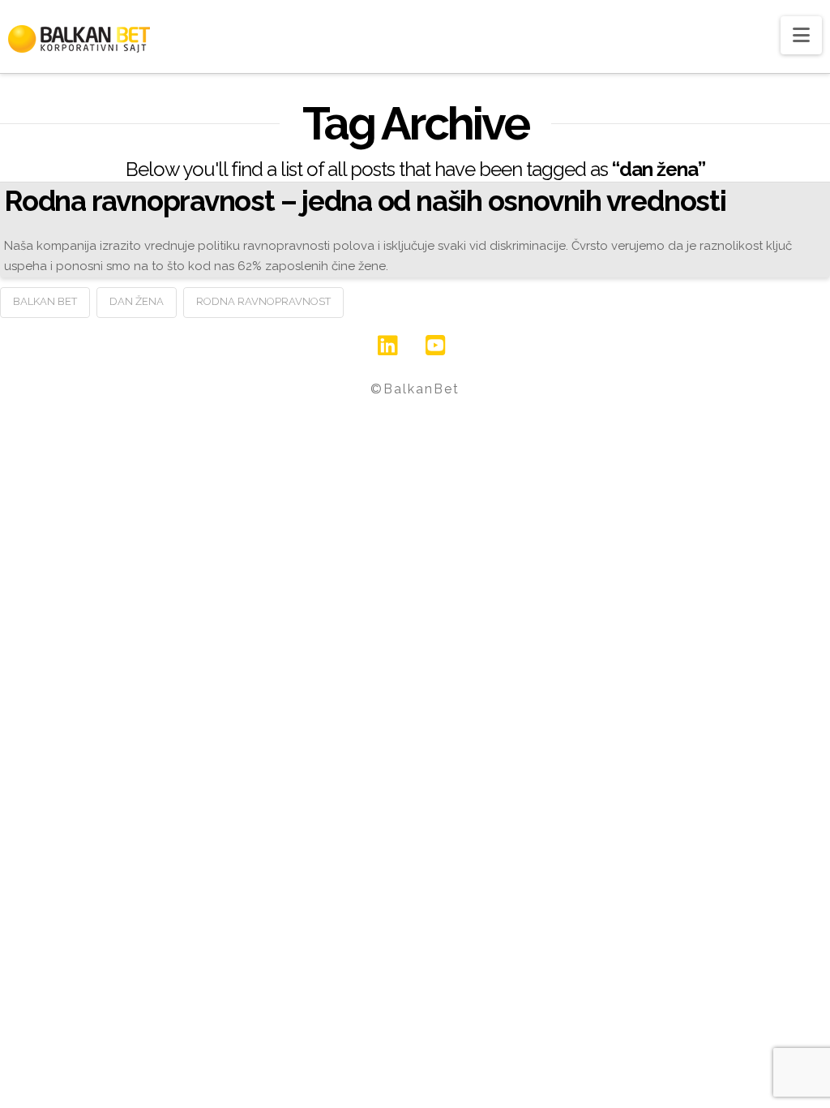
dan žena (136, 301)
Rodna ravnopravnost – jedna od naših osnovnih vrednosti (365, 200)
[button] (801, 35)
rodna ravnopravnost (263, 301)
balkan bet (45, 301)
